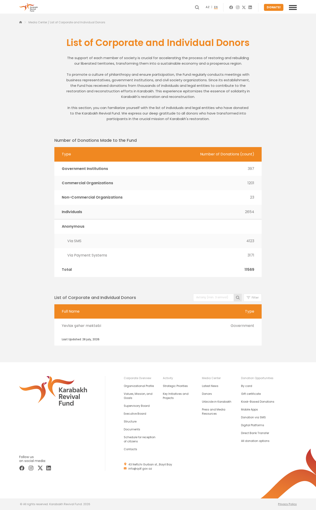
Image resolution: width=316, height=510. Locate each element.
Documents (132, 429)
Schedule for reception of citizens (139, 439)
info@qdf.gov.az (140, 469)
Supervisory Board (137, 406)
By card (246, 386)
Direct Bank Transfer (255, 433)
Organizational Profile (139, 386)
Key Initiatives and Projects (176, 396)
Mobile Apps (249, 409)
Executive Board (135, 414)
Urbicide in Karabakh (216, 402)
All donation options (255, 441)
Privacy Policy (287, 504)
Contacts (130, 449)
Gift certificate (251, 394)
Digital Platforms (252, 425)
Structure (130, 421)
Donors (207, 394)
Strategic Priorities (175, 386)
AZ (208, 7)
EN (216, 7)
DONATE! (274, 7)
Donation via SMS (253, 417)
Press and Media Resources (213, 411)
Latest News (210, 386)
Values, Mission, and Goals (138, 396)
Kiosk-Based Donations (257, 402)
